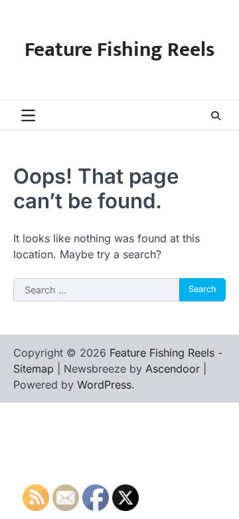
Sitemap (33, 368)
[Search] (216, 116)
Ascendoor (172, 368)
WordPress (104, 384)
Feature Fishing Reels (119, 50)
